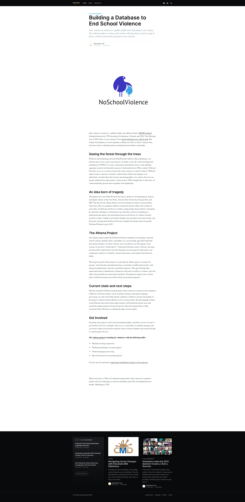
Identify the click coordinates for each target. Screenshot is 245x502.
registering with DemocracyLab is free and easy (129, 362)
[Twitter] (168, 3)
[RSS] (171, 3)
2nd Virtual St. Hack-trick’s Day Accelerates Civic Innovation (86, 464)
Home (85, 3)
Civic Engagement (95, 13)
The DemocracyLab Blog (80, 495)
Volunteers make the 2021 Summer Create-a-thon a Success (88, 454)
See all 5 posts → (82, 473)
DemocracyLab (99, 43)
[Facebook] (164, 3)
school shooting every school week (134, 139)
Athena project (99, 337)
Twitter (165, 495)
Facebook (158, 495)
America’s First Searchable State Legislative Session (87, 444)
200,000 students (145, 133)
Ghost (170, 495)
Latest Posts (149, 495)
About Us (98, 3)
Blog (90, 3)
